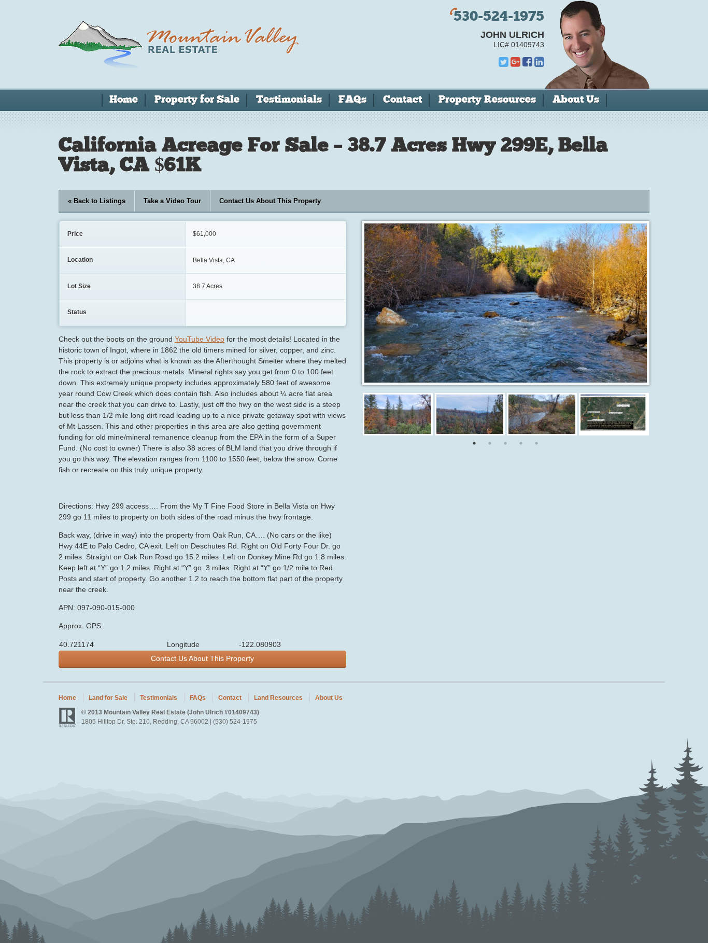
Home (123, 100)
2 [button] (490, 443)
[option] (398, 414)
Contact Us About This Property (270, 201)
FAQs (352, 100)
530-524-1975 (499, 17)
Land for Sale (108, 697)
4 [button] (521, 443)
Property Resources (487, 100)
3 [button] (505, 443)
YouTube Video (199, 339)
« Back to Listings (96, 201)
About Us (576, 100)
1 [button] (474, 443)
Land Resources (278, 697)
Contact (402, 100)
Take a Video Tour (172, 201)
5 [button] (536, 443)
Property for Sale (196, 100)
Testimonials (289, 100)
